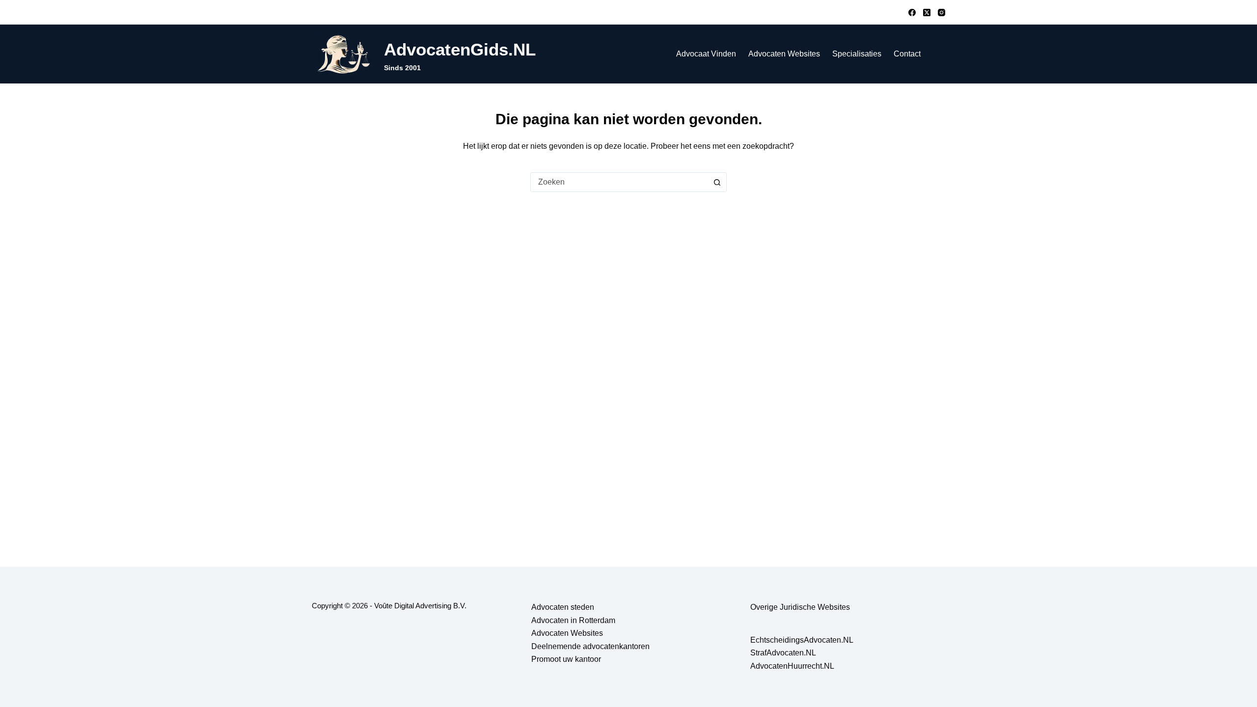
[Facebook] (912, 12)
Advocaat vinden (706, 54)
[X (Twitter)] (926, 12)
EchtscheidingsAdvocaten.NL (801, 640)
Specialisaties (856, 54)
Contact (907, 54)
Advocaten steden (562, 607)
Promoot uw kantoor (566, 659)
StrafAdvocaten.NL (783, 653)
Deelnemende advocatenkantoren (590, 646)
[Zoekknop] (717, 182)
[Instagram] (941, 12)
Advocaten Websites (784, 54)
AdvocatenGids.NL (460, 49)
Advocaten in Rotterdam (573, 620)
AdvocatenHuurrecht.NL (792, 666)
